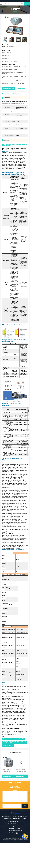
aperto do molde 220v (8, 745)
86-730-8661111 (25, 0)
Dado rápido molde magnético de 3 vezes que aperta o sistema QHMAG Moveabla (8, 770)
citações (27, 4)
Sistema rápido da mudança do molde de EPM (13, 738)
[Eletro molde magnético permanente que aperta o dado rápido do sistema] (15, 26)
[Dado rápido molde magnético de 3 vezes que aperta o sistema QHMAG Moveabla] (8, 762)
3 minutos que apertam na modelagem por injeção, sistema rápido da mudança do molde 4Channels (21, 770)
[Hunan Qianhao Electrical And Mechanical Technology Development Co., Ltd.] (6, 3)
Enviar (25, 806)
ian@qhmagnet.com (7, 0)
